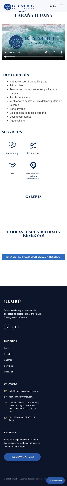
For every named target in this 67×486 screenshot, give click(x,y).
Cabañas (8, 360)
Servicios (8, 366)
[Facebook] (15, 327)
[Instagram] (7, 327)
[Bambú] (13, 5)
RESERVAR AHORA (22, 457)
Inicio (6, 348)
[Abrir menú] (61, 6)
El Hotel (8, 354)
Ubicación (8, 372)
